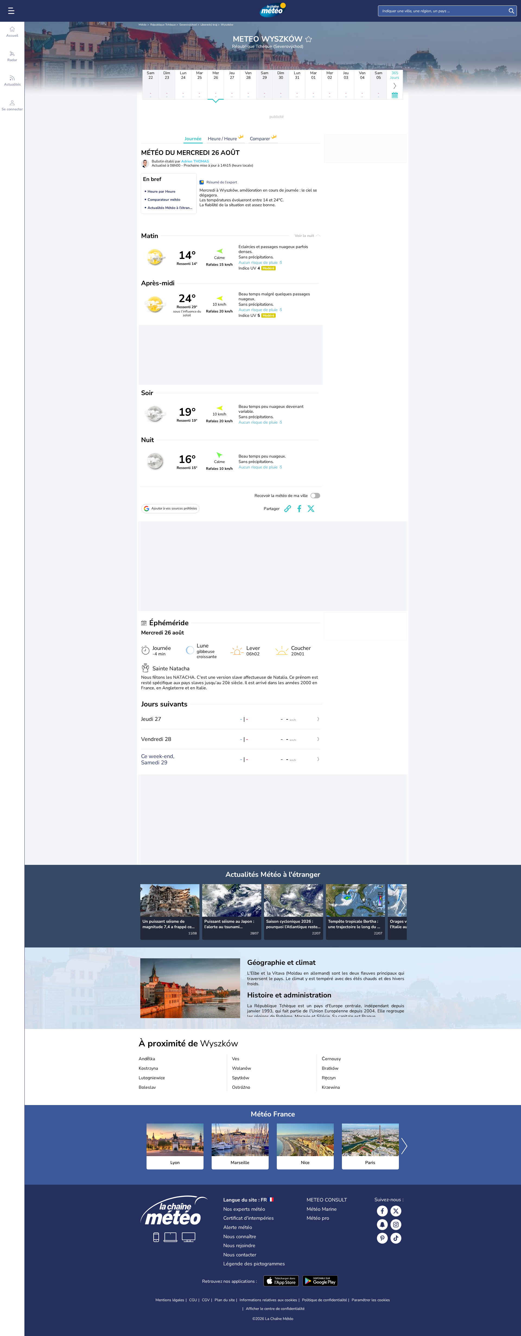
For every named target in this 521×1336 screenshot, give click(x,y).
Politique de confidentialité (324, 1300)
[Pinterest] (382, 1238)
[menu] (12, 11)
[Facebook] (382, 1211)
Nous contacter (239, 1254)
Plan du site (225, 1300)
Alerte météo (237, 1227)
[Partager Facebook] (299, 508)
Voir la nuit (305, 235)
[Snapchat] (382, 1224)
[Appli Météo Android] (320, 1281)
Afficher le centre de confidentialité (275, 1309)
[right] (402, 906)
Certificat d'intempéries (248, 1218)
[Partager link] (287, 508)
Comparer (260, 139)
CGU (193, 1300)
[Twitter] (395, 1211)
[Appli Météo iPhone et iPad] (281, 1281)
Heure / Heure (223, 139)
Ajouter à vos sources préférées (174, 508)
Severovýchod (188, 25)
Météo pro (318, 1218)
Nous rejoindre (239, 1245)
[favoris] (308, 39)
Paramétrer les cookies (371, 1300)
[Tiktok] (395, 1238)
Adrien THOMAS (195, 161)
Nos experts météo (244, 1209)
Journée (193, 139)
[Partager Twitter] (310, 508)
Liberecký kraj (209, 25)
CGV (206, 1300)
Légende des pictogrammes (254, 1263)
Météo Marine (322, 1209)
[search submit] (511, 10)
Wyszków (227, 25)
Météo (143, 25)
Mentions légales (169, 1300)
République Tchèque (163, 25)
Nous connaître (239, 1236)
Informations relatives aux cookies (268, 1300)
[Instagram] (395, 1224)
